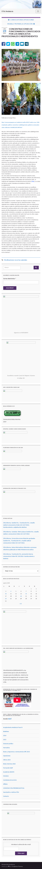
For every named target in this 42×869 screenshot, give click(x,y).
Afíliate (5, 784)
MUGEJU (6, 776)
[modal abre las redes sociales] (27, 44)
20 (21, 596)
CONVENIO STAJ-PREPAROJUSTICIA (13, 788)
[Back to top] (37, 864)
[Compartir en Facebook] (3, 44)
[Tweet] (8, 44)
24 (5, 598)
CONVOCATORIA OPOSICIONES (22, 20)
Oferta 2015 (7, 760)
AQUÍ (9, 719)
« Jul (20, 603)
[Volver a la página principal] (21, 4)
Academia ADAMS (8, 772)
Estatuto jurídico (8, 744)
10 (5, 593)
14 (26, 593)
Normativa (6, 748)
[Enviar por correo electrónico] (22, 44)
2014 (4, 735)
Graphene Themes (17, 866)
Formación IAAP (8, 768)
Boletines (6, 731)
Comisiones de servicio (10, 780)
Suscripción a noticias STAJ (11, 792)
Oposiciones (6, 756)
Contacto (6, 796)
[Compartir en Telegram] (17, 44)
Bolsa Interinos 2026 (9, 764)
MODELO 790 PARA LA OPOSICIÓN (20, 24)
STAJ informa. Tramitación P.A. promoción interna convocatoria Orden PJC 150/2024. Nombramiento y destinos (18, 556)
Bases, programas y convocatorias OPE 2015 (16, 752)
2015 (4, 739)
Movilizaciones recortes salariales (15, 260)
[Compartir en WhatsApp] (13, 44)
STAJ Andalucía (7, 11)
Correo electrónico (9, 279)
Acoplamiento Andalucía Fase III (13, 727)
